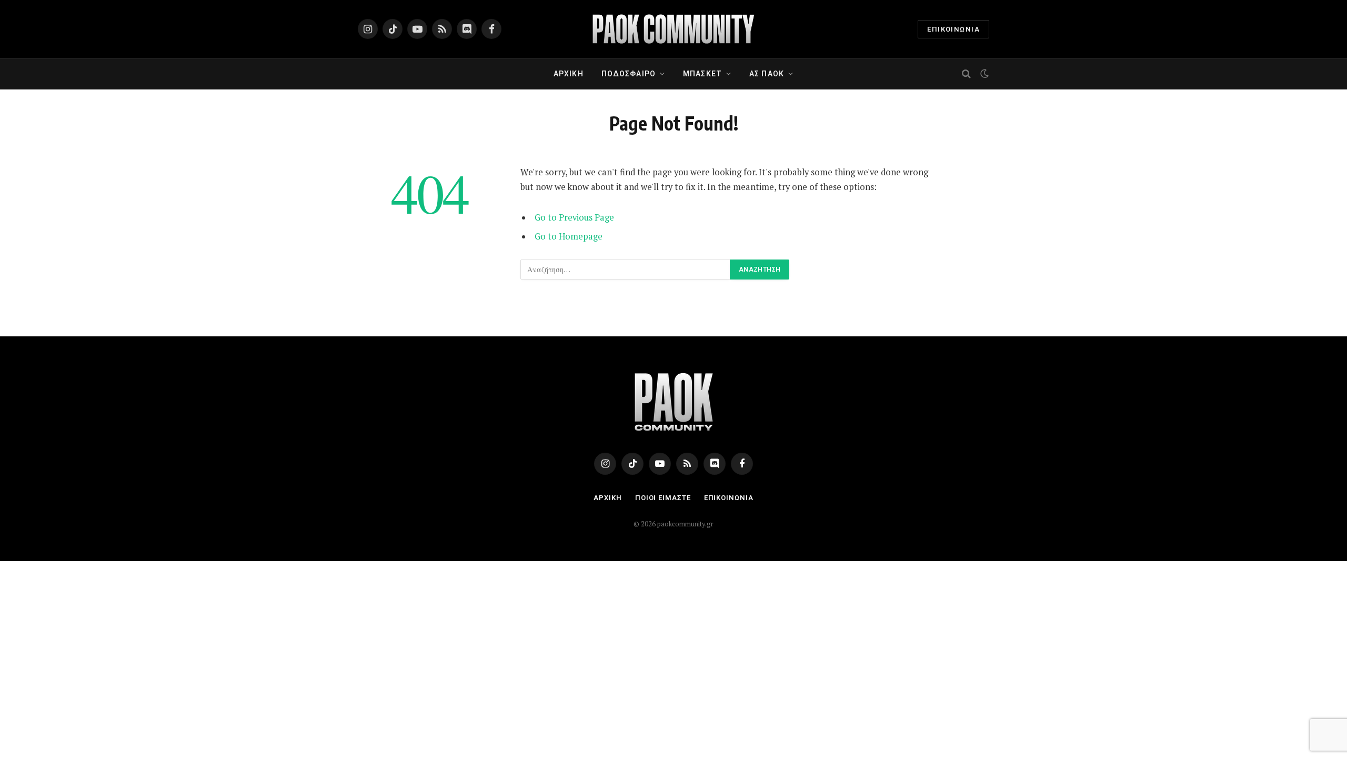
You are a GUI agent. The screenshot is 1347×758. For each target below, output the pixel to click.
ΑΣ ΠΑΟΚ (766, 73)
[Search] (966, 74)
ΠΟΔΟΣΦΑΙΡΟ (628, 73)
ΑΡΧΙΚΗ (569, 73)
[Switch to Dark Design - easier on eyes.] (983, 73)
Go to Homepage (568, 236)
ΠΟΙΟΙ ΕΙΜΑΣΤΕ (663, 498)
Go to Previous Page (574, 217)
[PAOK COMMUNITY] (673, 29)
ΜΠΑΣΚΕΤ (702, 73)
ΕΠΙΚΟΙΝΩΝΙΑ (953, 29)
